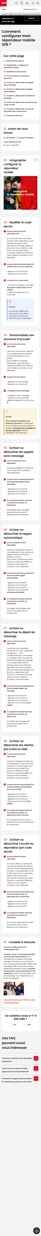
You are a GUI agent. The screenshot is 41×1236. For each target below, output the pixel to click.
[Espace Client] (33, 3)
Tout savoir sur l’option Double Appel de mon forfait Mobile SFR (15, 1070)
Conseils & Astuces (13, 115)
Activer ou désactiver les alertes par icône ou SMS (20, 103)
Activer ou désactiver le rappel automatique (18, 90)
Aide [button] (4, 9)
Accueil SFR (3, 3)
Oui (14, 1024)
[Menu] (38, 3)
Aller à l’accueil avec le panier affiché (22, 3)
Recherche (16, 3)
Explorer (31, 18)
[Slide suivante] (35, 160)
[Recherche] (16, 3)
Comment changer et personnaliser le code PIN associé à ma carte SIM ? (17, 1080)
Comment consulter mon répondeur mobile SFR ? (17, 1060)
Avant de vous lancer (14, 61)
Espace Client (33, 3)
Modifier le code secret (15, 72)
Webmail (27, 3)
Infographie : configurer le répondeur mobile (16, 66)
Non (29, 1024)
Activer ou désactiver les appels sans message (19, 83)
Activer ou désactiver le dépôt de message (19, 97)
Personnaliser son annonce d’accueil (16, 77)
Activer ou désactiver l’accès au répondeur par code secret (19, 110)
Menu (38, 3)
